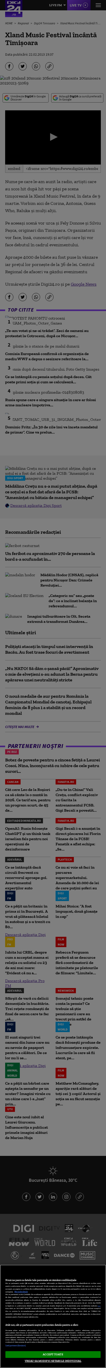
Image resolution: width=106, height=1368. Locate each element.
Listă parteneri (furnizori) (15, 1345)
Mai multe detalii (21, 1292)
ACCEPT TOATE (53, 1354)
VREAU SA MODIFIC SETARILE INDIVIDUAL (53, 1361)
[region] (53, 1316)
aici (99, 1306)
